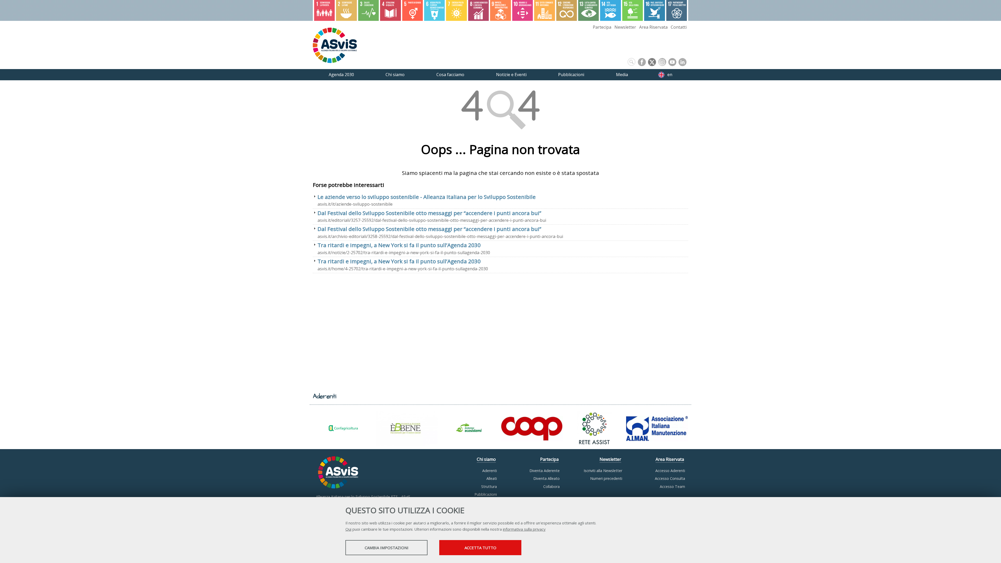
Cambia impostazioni (386, 547)
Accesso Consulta (670, 478)
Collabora (551, 486)
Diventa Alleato (546, 478)
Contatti (679, 27)
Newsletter (625, 27)
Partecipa (602, 27)
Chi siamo (486, 459)
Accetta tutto (480, 547)
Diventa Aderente (544, 470)
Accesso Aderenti (670, 470)
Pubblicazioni (485, 494)
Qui (348, 529)
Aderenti (489, 470)
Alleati (491, 478)
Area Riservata (653, 27)
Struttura (489, 486)
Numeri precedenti (606, 478)
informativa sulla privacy (524, 529)
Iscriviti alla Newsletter (603, 470)
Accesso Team (672, 486)
